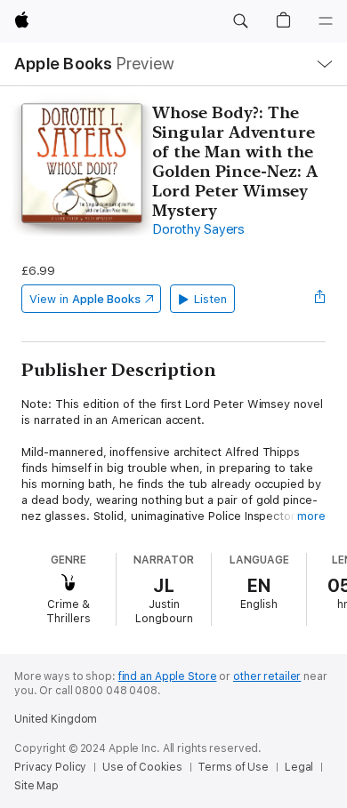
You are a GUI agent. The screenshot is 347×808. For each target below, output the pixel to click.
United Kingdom (55, 719)
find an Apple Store (167, 676)
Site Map (36, 786)
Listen (210, 299)
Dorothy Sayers (198, 229)
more (311, 516)
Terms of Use (233, 767)
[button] (240, 21)
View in (85, 299)
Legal (299, 767)
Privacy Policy (50, 767)
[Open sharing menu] (320, 298)
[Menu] (325, 21)
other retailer (267, 676)
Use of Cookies (142, 767)
